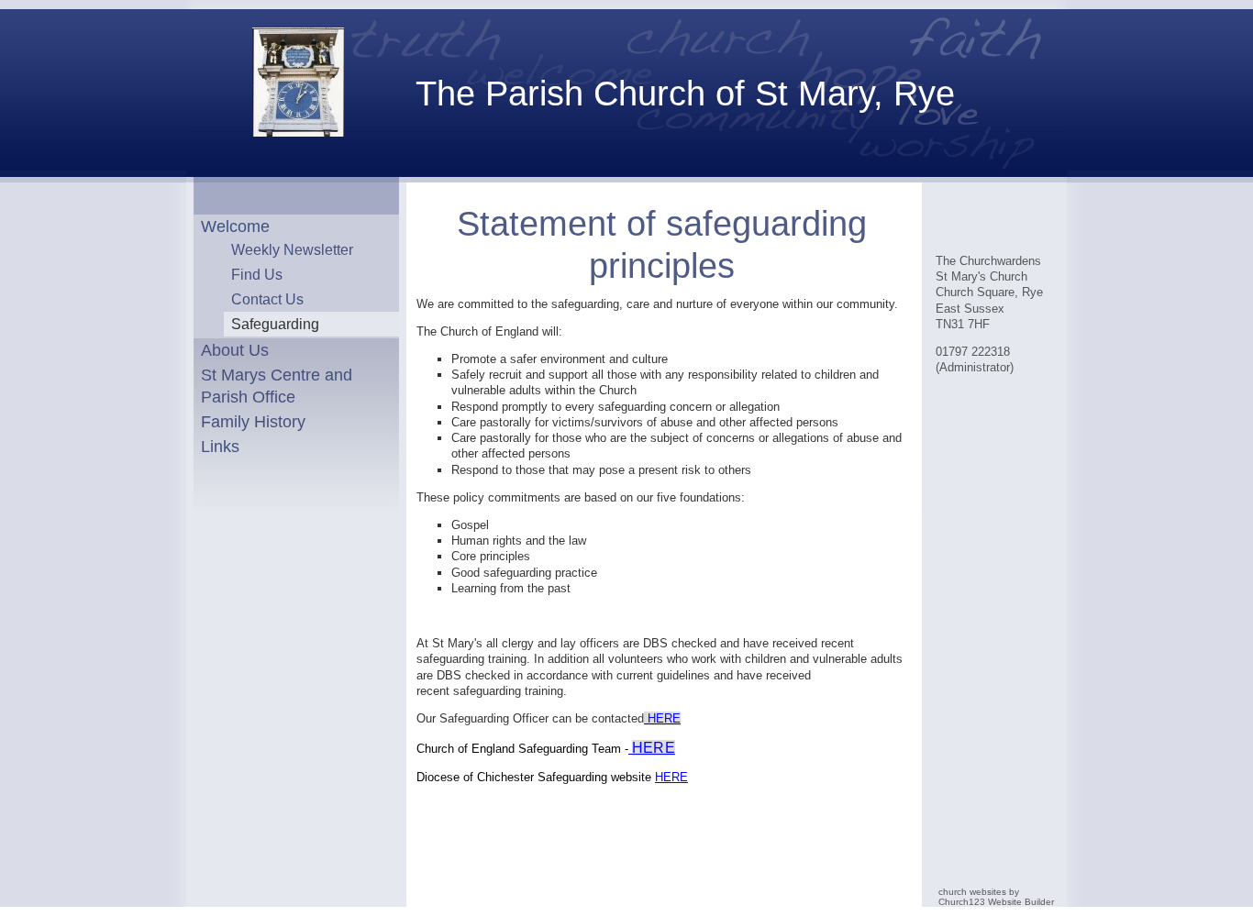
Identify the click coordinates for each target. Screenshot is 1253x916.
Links (220, 446)
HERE (664, 718)
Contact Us (267, 299)
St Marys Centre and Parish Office (276, 385)
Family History (253, 422)
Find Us (257, 274)
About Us (235, 350)
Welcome (235, 226)
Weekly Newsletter (292, 249)
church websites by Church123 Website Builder (996, 897)
